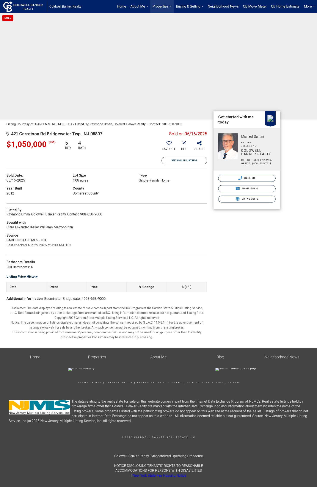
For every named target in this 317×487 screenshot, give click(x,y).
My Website (249, 199)
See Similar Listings (184, 160)
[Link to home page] (25, 6)
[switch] (169, 147)
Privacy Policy (119, 383)
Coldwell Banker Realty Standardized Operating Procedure (158, 456)
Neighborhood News (223, 6)
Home (121, 6)
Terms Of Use (90, 383)
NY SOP (233, 383)
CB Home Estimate (285, 6)
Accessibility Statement (159, 383)
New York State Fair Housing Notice (159, 475)
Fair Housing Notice (205, 383)
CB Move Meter (255, 6)
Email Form (249, 188)
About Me (139, 8)
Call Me (249, 178)
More (310, 8)
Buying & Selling (190, 8)
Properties (162, 8)
